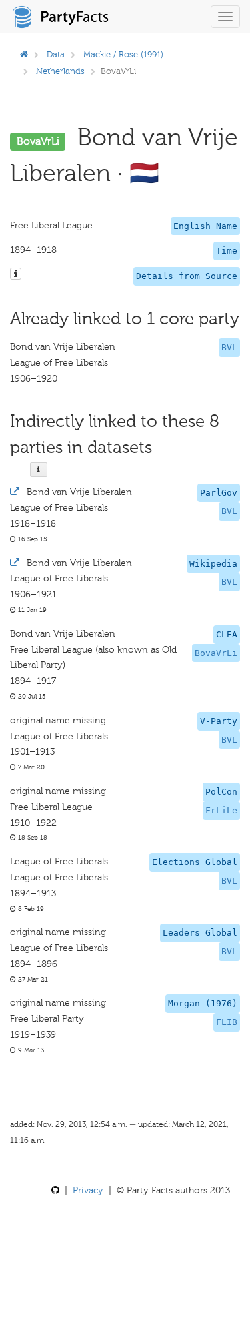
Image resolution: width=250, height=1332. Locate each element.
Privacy (88, 1190)
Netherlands (60, 71)
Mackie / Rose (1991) (123, 54)
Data (56, 54)
